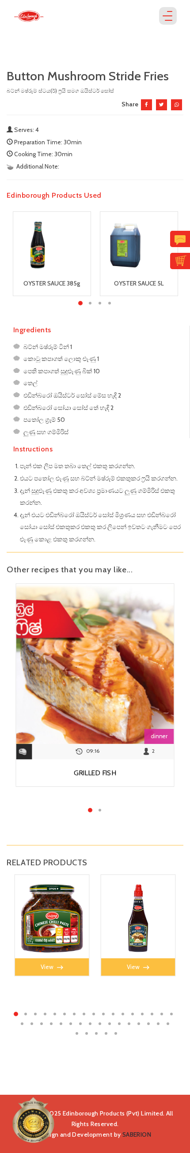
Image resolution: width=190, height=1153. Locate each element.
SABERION (136, 1134)
